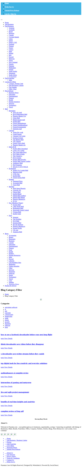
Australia (11, 30)
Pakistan (11, 66)
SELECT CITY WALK (20, 167)
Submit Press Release (12, 10)
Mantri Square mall (19, 120)
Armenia (11, 28)
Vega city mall (17, 112)
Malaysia (11, 59)
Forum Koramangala (19, 127)
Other (10, 268)
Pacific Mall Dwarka (19, 159)
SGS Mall (16, 221)
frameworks (8, 316)
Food (10, 250)
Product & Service (10, 286)
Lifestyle (11, 261)
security (7, 322)
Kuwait (11, 57)
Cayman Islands (14, 37)
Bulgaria (11, 33)
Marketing (12, 264)
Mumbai (11, 187)
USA (10, 281)
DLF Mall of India (18, 154)
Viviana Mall (17, 212)
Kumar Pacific (17, 228)
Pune (10, 215)
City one (15, 230)
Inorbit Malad (17, 194)
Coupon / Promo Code (16, 83)
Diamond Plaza (17, 181)
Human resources (14, 102)
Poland (11, 69)
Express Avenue (18, 138)
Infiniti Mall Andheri (19, 196)
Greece (11, 50)
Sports (11, 275)
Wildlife (11, 282)
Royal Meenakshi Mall (20, 114)
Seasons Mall (17, 223)
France (11, 48)
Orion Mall (16, 118)
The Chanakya (17, 156)
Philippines (12, 68)
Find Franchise (9, 78)
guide (6, 318)
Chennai (11, 130)
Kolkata (11, 179)
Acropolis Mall (17, 183)
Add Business (9, 24)
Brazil (11, 31)
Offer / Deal (12, 89)
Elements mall (17, 129)
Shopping (12, 271)
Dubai (11, 40)
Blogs (6, 234)
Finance (11, 98)
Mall (6, 109)
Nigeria (11, 64)
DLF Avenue (17, 158)
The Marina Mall (18, 140)
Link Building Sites (15, 262)
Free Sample (13, 87)
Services (11, 103)
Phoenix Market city (19, 145)
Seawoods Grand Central (21, 210)
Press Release (9, 91)
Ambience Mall (18, 163)
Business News (13, 93)
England (11, 44)
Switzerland (12, 77)
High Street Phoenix (19, 188)
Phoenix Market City (19, 116)
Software (11, 273)
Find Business (9, 26)
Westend (15, 217)
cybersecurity (9, 314)
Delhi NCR (12, 147)
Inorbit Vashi (17, 214)
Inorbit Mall (16, 121)
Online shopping (14, 266)
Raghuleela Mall (18, 208)
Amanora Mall (17, 232)
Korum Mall (17, 205)
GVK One (16, 174)
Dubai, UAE (13, 42)
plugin (7, 320)
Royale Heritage (18, 224)
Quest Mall (16, 185)
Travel (11, 107)
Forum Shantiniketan (19, 123)
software (7, 325)
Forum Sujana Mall (19, 177)
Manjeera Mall (17, 172)
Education (12, 94)
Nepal (11, 60)
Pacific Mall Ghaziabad (20, 149)
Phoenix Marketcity (19, 199)
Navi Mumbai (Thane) (16, 203)
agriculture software (11, 307)
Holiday (11, 253)
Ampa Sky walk (18, 132)
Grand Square (17, 134)
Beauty (11, 237)
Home (7, 3)
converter (8, 313)
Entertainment (13, 96)
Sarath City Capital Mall (20, 170)
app (6, 311)
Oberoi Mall (16, 192)
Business (11, 241)
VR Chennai (17, 141)
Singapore (12, 73)
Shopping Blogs (14, 284)
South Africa (13, 75)
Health (11, 100)
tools (6, 327)
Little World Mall (18, 206)
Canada (11, 35)
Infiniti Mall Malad (19, 197)
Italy (10, 55)
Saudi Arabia (13, 71)
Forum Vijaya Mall (19, 143)
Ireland (11, 53)
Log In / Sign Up (10, 14)
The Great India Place (20, 152)
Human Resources (14, 255)
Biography (12, 239)
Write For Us (9, 7)
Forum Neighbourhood (20, 125)
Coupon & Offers (10, 82)
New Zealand (13, 62)
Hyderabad (12, 168)
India (10, 51)
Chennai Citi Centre (19, 136)
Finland (11, 46)
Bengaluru (12, 111)
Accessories (12, 235)
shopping (8, 323)
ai (5, 309)
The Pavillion (17, 219)
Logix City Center (18, 150)
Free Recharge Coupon (16, 85)
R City (15, 201)
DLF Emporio (17, 165)
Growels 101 (17, 190)
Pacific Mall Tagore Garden (21, 161)
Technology (12, 105)
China (11, 39)
